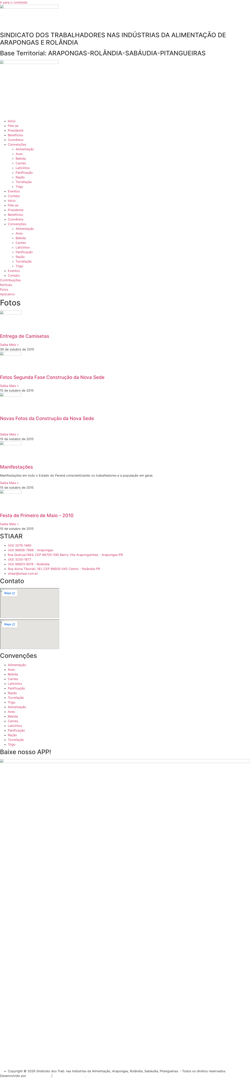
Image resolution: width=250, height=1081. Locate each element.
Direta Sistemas (38, 1076)
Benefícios (15, 135)
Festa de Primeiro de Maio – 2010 (37, 515)
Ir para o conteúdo (14, 2)
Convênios (15, 140)
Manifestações (16, 467)
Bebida (21, 158)
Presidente (15, 130)
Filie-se (13, 126)
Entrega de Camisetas (24, 336)
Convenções (17, 144)
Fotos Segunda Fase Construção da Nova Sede (52, 377)
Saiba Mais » (9, 345)
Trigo (19, 186)
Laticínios (23, 168)
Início (12, 121)
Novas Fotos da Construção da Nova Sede (47, 418)
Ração (20, 177)
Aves (19, 154)
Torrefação (24, 182)
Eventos (14, 191)
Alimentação (25, 149)
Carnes (21, 163)
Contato (14, 196)
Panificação (24, 172)
